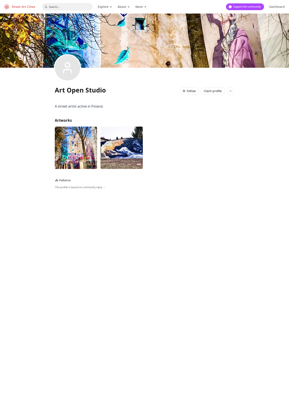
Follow (191, 91)
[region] (144, 235)
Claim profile (213, 91)
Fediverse (63, 180)
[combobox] (67, 7)
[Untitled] (76, 148)
